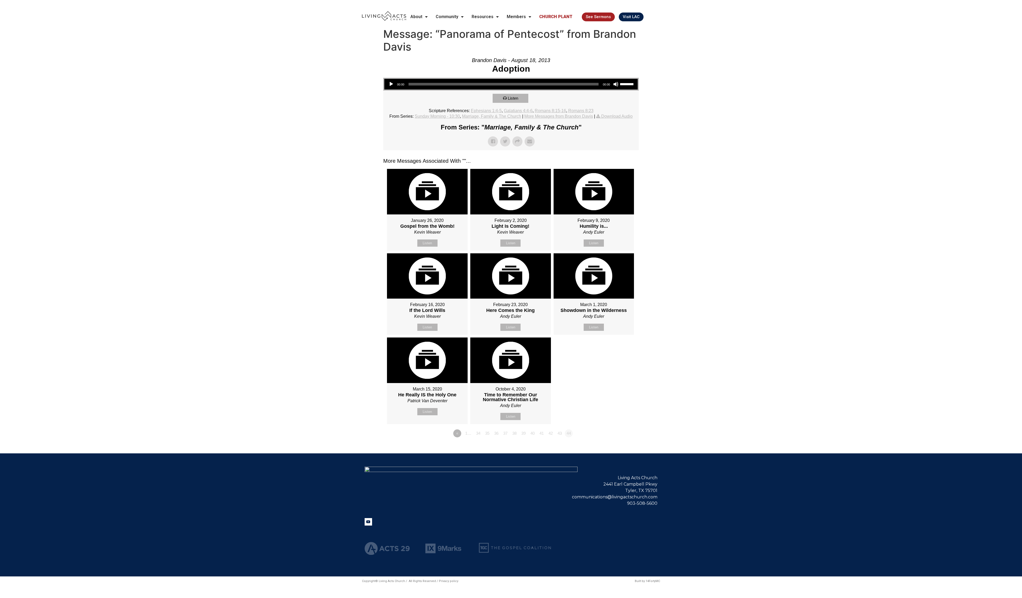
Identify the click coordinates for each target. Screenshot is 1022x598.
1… (468, 433)
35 (487, 433)
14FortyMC (653, 581)
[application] (511, 84)
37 (505, 433)
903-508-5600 (642, 503)
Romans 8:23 (581, 110)
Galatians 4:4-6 (518, 110)
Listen (513, 98)
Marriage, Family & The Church (491, 116)
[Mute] (616, 84)
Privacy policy (448, 581)
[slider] (627, 83)
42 (551, 433)
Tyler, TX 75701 (641, 490)
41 (541, 433)
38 (514, 433)
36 (496, 433)
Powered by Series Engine (619, 448)
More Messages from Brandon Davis (558, 116)
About (416, 16)
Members (516, 16)
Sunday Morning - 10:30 (437, 116)
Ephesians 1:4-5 (486, 110)
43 (560, 433)
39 (523, 433)
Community (447, 16)
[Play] (391, 84)
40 (532, 433)
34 (478, 433)
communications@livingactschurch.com (614, 496)
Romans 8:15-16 (550, 110)
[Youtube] (368, 522)
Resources (482, 16)
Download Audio (617, 116)
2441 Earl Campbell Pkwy (630, 484)
